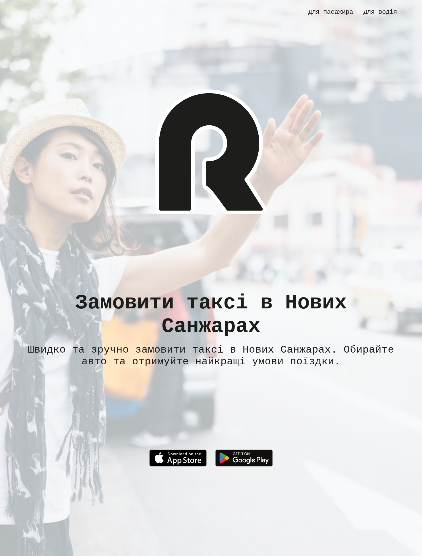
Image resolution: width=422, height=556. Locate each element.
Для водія (380, 12)
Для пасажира (330, 12)
